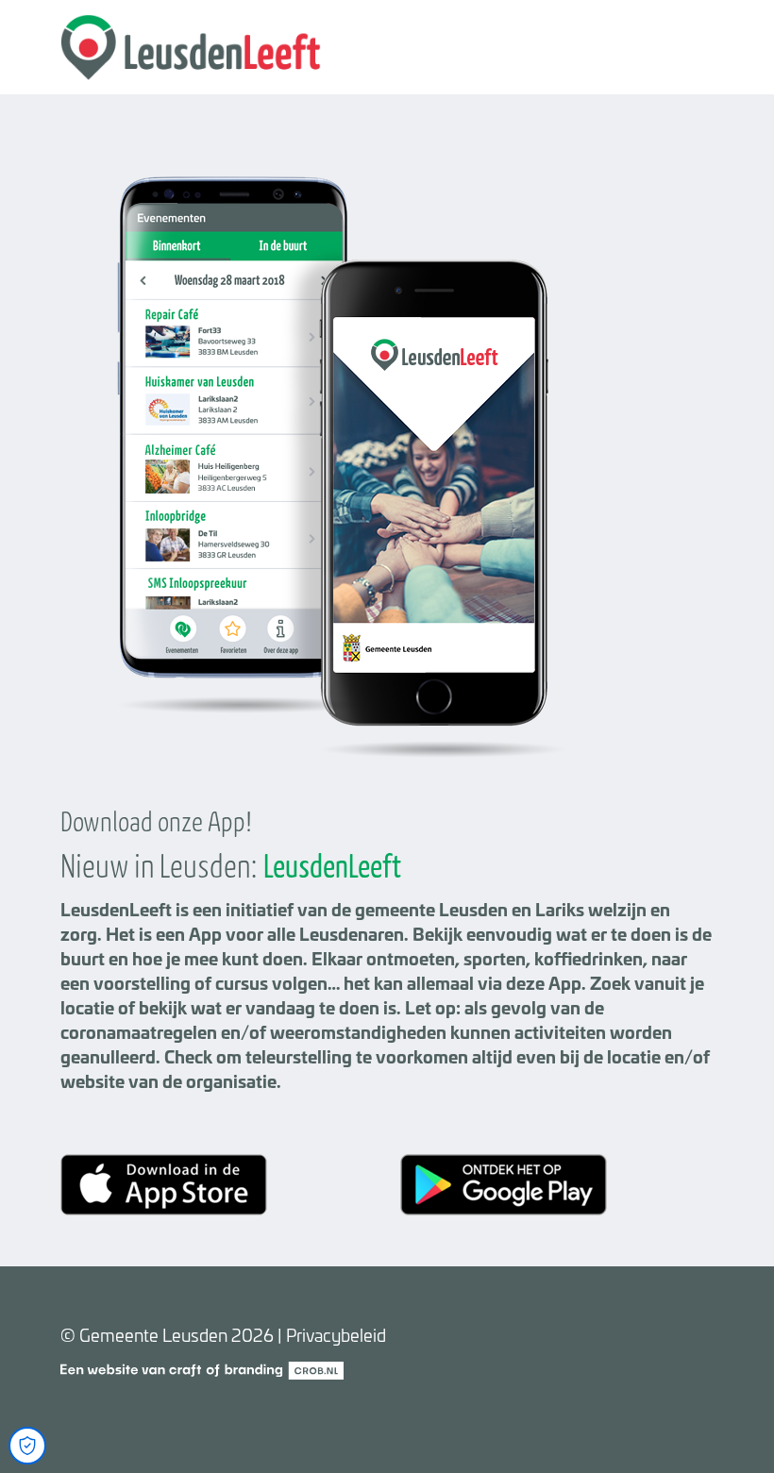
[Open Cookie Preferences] (27, 1446)
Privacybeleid (336, 1334)
